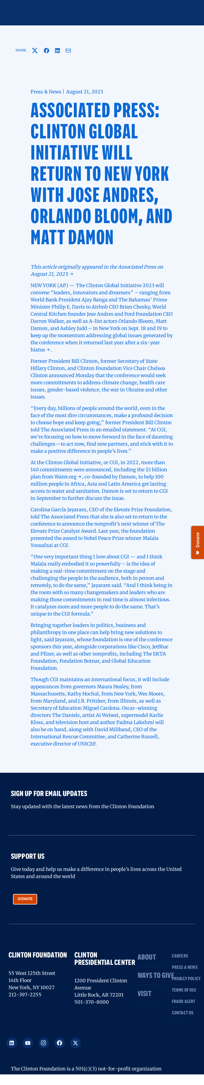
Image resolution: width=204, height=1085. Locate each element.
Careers (176, 956)
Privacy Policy (176, 978)
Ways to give (150, 975)
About (147, 957)
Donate (25, 899)
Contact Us (176, 1013)
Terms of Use (176, 990)
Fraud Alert (176, 1001)
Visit (144, 994)
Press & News (176, 967)
